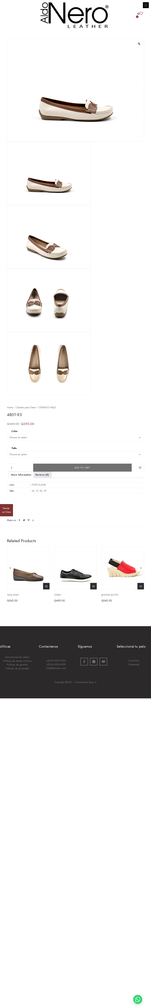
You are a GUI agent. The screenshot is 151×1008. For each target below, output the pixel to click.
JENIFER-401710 (109, 595)
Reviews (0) (42, 474)
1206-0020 (13, 595)
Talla (14, 448)
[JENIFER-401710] (122, 568)
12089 (57, 595)
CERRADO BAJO (47, 407)
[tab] (21, 475)
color (14, 431)
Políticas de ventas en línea (17, 661)
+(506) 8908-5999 (56, 664)
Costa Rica (133, 660)
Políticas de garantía (17, 664)
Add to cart (82, 467)
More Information (21, 474)
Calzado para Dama (26, 407)
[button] (146, 5)
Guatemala (133, 664)
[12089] (75, 568)
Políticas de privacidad (17, 668)
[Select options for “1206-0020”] (46, 586)
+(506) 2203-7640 (56, 660)
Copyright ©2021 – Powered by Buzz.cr (75, 682)
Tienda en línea (6, 510)
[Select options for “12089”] (93, 586)
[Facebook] (19, 520)
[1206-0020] (28, 568)
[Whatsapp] (33, 520)
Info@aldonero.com (56, 668)
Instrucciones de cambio (17, 657)
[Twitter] (24, 520)
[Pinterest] (29, 520)
